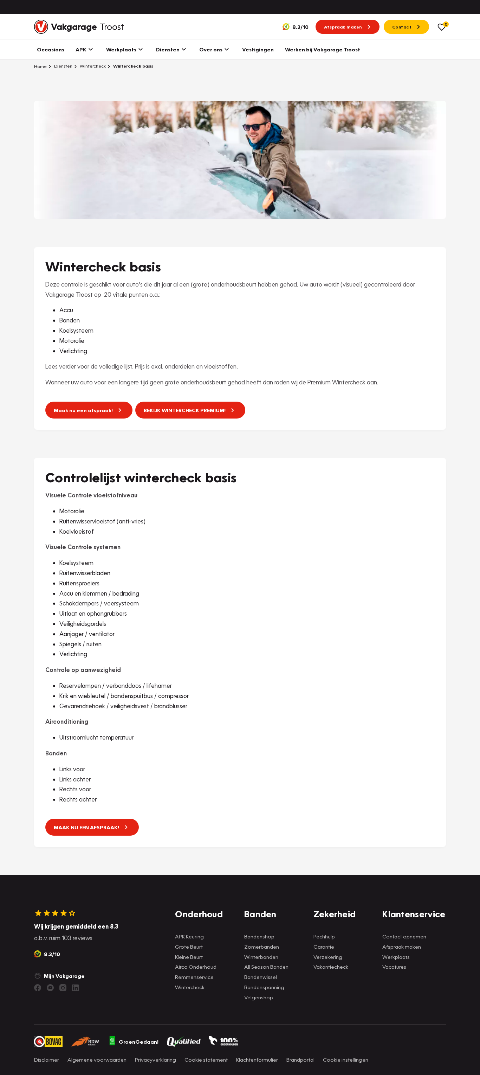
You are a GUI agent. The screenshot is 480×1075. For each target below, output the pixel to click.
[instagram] (62, 987)
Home (40, 66)
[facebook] (37, 987)
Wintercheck (92, 66)
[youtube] (50, 987)
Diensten (62, 66)
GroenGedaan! (138, 1041)
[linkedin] (75, 987)
